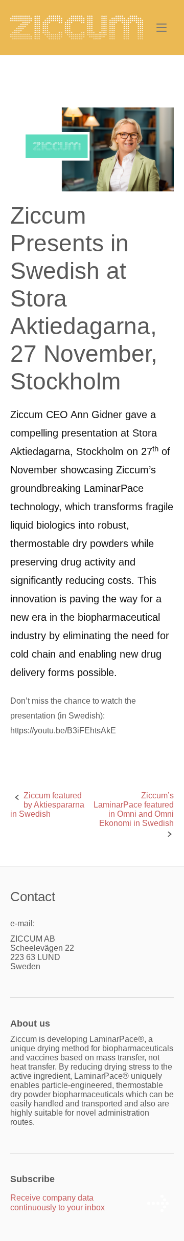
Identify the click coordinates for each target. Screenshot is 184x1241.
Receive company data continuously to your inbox (57, 1202)
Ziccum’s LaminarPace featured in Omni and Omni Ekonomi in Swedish (134, 809)
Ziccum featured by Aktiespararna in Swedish (47, 804)
